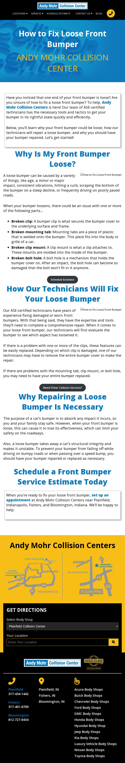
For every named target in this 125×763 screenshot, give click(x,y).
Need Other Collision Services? (62, 388)
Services (36, 13)
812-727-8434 (18, 719)
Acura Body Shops (88, 689)
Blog (99, 13)
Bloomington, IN (52, 701)
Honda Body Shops (89, 719)
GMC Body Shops (87, 713)
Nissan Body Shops (89, 750)
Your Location (17, 635)
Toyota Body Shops (89, 756)
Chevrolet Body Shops (91, 701)
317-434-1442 (18, 694)
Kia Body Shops (86, 738)
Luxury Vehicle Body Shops (95, 744)
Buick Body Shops (88, 695)
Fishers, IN (47, 695)
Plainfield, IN (49, 689)
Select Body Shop (20, 619)
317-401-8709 (18, 707)
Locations (19, 13)
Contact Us (83, 13)
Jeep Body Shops (87, 732)
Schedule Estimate (58, 13)
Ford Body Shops (87, 707)
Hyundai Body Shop (89, 725)
